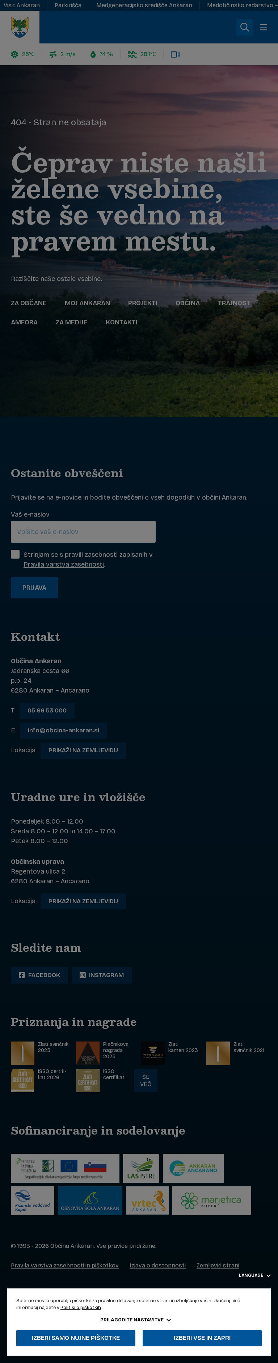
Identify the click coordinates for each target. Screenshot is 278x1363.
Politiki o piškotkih (80, 1308)
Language (252, 1275)
